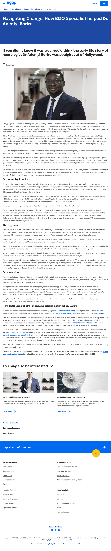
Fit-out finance (8, 503)
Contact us (18, 354)
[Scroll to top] (96, 453)
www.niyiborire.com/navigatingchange (18, 335)
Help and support (63, 512)
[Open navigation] (4, 3)
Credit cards (7, 475)
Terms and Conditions (37, 544)
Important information (66, 503)
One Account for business (67, 467)
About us (60, 494)
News (59, 507)
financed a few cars (67, 313)
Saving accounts (9, 480)
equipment (99, 313)
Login (104, 4)
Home (5, 9)
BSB (79, 544)
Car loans (6, 484)
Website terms (58, 544)
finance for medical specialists (84, 323)
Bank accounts (8, 471)
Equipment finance (10, 507)
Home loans (7, 467)
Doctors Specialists (32, 9)
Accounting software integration (69, 480)
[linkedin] (52, 531)
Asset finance (8, 433)
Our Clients (16, 9)
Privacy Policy (49, 544)
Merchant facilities (64, 471)
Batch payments (63, 475)
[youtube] (55, 531)
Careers (60, 499)
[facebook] (59, 531)
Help (95, 3)
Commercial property (11, 428)
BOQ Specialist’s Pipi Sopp (64, 311)
